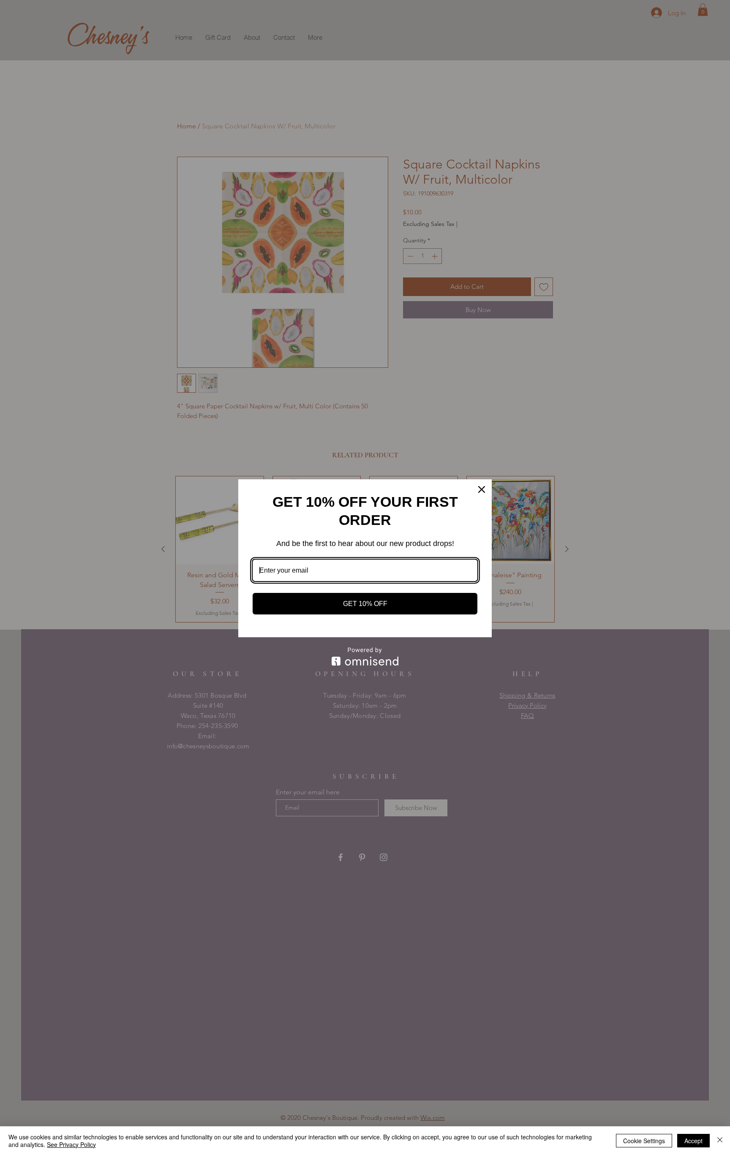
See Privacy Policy (71, 1144)
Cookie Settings (644, 1140)
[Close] (481, 489)
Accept (693, 1140)
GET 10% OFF (365, 603)
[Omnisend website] (365, 656)
